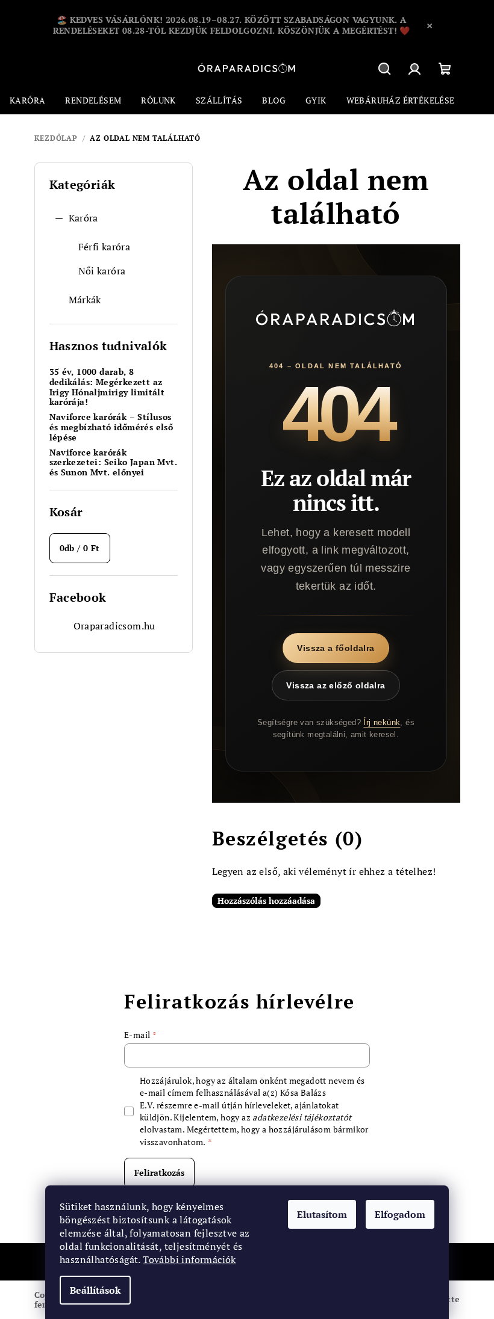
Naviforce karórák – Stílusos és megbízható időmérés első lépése (111, 427)
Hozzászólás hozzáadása (266, 900)
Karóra (83, 217)
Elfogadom (400, 1214)
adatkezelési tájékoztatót (301, 1117)
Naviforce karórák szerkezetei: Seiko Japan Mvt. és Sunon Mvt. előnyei (113, 463)
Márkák (85, 299)
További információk (189, 1259)
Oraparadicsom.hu (114, 625)
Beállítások (95, 1290)
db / (80, 548)
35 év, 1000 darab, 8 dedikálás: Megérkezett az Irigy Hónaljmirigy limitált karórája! (107, 387)
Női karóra (102, 270)
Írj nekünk (381, 722)
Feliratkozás (159, 1172)
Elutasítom (322, 1214)
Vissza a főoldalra (335, 648)
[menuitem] (27, 100)
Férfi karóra (104, 246)
